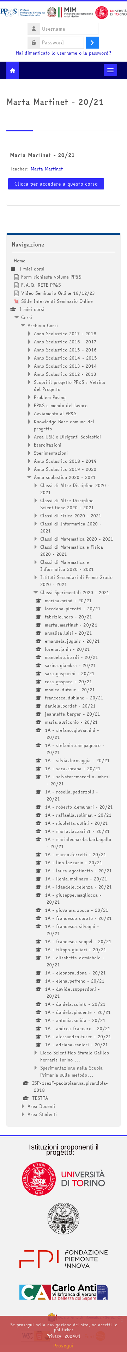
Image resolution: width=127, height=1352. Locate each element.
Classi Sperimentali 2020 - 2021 (74, 592)
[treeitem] (63, 687)
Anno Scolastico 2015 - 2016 (65, 349)
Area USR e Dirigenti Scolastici (67, 436)
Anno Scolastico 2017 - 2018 (65, 333)
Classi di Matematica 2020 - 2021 (76, 538)
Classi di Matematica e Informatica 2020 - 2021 (67, 566)
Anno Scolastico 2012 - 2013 (65, 374)
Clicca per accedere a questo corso (56, 184)
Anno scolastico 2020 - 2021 (65, 477)
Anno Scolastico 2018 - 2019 (65, 461)
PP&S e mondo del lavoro (60, 405)
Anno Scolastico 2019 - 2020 (65, 469)
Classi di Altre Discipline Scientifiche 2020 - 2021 (67, 504)
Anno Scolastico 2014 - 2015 (65, 357)
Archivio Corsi (43, 325)
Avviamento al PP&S (55, 413)
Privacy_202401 (63, 1336)
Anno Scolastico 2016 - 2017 (65, 341)
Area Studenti (42, 1114)
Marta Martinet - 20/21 (42, 155)
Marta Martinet (47, 168)
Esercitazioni (47, 444)
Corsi (26, 317)
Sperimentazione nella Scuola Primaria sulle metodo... (71, 1071)
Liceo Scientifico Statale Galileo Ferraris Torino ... (74, 1056)
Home (19, 260)
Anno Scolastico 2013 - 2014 (65, 365)
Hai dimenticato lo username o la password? (63, 53)
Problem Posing (50, 397)
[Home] (63, 13)
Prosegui (63, 1346)
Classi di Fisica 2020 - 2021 (70, 515)
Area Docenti (41, 1106)
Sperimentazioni (51, 452)
